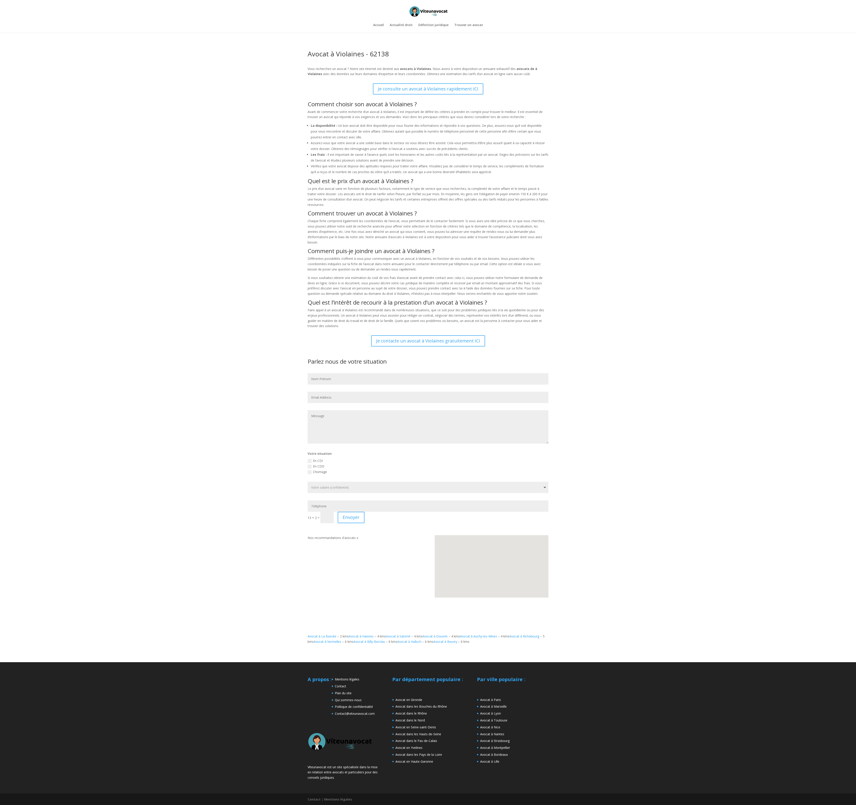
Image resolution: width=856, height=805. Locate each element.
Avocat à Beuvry (445, 641)
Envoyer (351, 517)
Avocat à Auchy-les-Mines (478, 636)
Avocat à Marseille (493, 706)
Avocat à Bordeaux (494, 754)
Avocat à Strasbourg (495, 741)
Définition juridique (433, 25)
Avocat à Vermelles (327, 641)
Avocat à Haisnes (361, 636)
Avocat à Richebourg (524, 636)
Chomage (320, 472)
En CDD (318, 466)
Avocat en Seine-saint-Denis (415, 727)
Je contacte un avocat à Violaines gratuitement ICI (428, 341)
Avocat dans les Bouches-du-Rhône (421, 706)
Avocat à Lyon (490, 713)
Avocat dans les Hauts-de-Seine (418, 734)
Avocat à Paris (490, 700)
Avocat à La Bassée (322, 636)
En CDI (318, 461)
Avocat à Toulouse (493, 720)
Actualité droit (401, 25)
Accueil (378, 25)
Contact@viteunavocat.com (355, 713)
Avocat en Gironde (408, 700)
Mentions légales (347, 679)
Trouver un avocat (468, 25)
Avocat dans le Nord (410, 720)
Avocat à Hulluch (409, 641)
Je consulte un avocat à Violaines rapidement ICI (428, 89)
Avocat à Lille (489, 761)
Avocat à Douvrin (435, 636)
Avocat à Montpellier (495, 748)
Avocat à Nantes (492, 734)
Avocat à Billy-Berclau (369, 641)
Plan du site (343, 693)
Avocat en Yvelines (408, 748)
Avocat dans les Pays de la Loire (418, 754)
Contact (340, 686)
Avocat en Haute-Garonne (414, 761)
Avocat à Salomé (398, 636)
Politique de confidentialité (354, 707)
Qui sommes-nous (348, 700)
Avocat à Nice (490, 727)
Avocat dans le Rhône (411, 713)
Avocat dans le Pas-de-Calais (416, 741)
